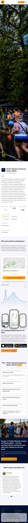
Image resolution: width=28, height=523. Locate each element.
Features (3, 513)
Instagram (5, 232)
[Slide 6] (17, 496)
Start (3, 510)
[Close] (24, 517)
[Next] (25, 483)
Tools (16, 508)
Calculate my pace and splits (14, 277)
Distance (6, 206)
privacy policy (10, 520)
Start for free (21, 2)
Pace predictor (18, 510)
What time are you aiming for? (10, 270)
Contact (17, 522)
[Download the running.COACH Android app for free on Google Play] (20, 346)
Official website (5, 225)
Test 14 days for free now (9, 350)
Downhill (23, 206)
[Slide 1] (11, 496)
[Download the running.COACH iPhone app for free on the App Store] (7, 346)
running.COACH (5, 508)
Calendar (17, 513)
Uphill (14, 206)
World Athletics (14, 219)
